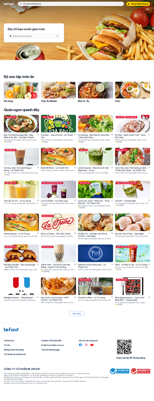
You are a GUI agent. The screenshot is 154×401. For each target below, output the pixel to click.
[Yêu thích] (38, 135)
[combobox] (34, 36)
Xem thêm (77, 314)
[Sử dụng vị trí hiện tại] (57, 36)
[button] (71, 4)
